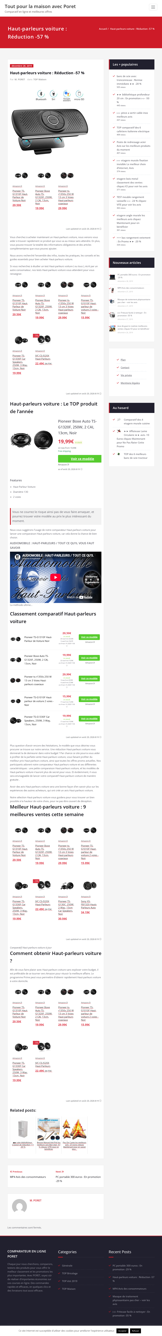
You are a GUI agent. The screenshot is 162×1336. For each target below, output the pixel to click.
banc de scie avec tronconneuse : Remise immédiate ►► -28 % (129, 80)
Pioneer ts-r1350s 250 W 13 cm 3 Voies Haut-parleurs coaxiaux (38, 680)
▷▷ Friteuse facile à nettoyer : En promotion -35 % (132, 314)
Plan (123, 359)
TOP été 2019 (69, 1281)
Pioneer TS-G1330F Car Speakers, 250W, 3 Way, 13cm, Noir (37, 720)
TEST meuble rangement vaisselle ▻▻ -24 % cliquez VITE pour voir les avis (131, 200)
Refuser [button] (135, 1330)
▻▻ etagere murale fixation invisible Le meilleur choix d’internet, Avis (132, 164)
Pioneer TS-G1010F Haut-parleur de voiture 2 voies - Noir (39, 701)
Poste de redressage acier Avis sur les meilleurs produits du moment (133, 145)
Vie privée (126, 375)
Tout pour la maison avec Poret (40, 6)
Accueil (103, 28)
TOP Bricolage (70, 1273)
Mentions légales (130, 383)
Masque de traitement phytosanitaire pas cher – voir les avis (134, 301)
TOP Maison (39, 79)
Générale (67, 1265)
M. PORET (20, 79)
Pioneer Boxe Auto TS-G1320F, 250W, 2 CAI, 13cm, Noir (36, 659)
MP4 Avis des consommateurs (131, 288)
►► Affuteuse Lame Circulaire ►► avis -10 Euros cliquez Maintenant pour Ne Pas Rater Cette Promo (133, 439)
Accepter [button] (122, 1330)
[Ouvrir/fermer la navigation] (153, 7)
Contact (125, 367)
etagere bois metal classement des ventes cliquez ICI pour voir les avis (132, 182)
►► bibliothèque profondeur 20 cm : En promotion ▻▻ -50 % (133, 98)
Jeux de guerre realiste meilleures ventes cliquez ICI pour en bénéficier (133, 327)
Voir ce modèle (82, 459)
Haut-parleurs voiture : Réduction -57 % (132, 28)
